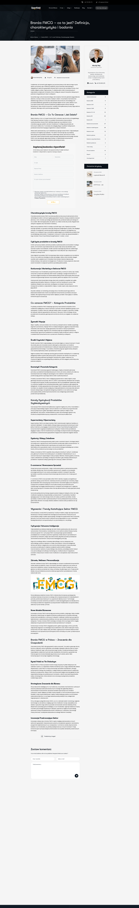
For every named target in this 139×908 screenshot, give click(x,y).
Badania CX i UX (96, 112)
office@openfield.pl (103, 2)
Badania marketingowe (96, 127)
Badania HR (96, 116)
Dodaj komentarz (76, 776)
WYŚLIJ (53, 202)
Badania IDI (96, 120)
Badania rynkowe (96, 135)
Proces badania (96, 150)
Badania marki (96, 131)
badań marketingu (69, 701)
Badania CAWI (96, 108)
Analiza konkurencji (96, 97)
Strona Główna (34, 37)
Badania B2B (96, 100)
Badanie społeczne (96, 143)
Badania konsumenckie (63, 77)
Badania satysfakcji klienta (96, 139)
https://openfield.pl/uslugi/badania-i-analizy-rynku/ (54, 236)
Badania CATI (96, 104)
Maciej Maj (39, 77)
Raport (96, 154)
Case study (96, 146)
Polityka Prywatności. (40, 198)
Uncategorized (96, 158)
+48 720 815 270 (88, 2)
